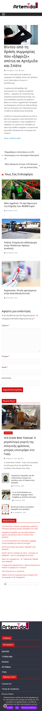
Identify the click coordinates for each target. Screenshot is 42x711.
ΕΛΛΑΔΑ (5, 662)
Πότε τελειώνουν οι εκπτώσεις (13, 571)
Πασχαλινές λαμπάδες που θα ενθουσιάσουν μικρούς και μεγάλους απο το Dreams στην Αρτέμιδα (22, 479)
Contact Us (6, 684)
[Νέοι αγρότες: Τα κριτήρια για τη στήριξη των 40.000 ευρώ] (21, 181)
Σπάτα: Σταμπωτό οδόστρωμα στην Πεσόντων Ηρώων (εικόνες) (20, 245)
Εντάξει (10, 708)
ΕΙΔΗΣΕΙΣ (5, 651)
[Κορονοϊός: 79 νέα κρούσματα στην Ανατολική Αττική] (21, 262)
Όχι (17, 708)
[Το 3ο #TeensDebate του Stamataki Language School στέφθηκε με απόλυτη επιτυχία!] (6, 496)
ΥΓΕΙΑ (4, 672)
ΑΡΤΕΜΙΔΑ (6, 667)
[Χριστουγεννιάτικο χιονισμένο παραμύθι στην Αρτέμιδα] (5, 509)
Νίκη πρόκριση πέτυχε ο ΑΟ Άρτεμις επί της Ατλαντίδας (21, 166)
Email (5, 367)
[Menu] (3, 14)
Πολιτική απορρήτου (29, 708)
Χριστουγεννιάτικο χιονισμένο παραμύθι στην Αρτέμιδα (22, 508)
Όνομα (5, 356)
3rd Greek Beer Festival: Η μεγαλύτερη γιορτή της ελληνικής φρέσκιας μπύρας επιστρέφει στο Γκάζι (20, 446)
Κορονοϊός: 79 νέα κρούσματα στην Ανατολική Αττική (20, 292)
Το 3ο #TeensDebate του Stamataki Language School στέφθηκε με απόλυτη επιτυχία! (24, 494)
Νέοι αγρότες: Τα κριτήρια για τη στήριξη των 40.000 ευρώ (20, 205)
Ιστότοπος (6, 378)
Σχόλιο (5, 325)
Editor (23, 70)
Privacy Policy (8, 694)
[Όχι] (39, 703)
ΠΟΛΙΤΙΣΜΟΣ (8, 433)
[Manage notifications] (5, 706)
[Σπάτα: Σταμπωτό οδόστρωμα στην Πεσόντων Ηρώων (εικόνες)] (21, 220)
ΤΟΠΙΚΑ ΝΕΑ (7, 656)
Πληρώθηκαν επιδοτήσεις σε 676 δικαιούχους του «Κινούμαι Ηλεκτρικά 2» (21, 155)
